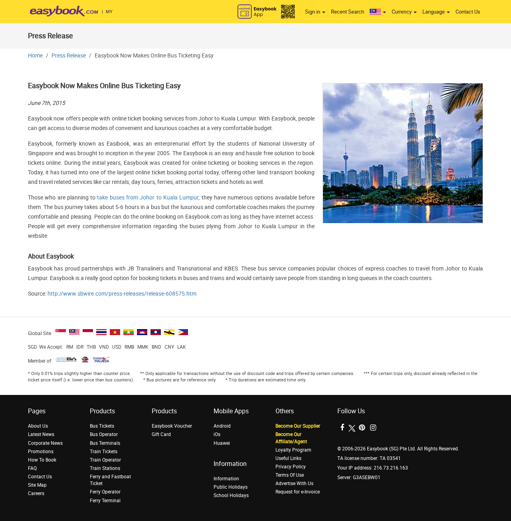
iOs (217, 434)
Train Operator (105, 460)
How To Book (42, 460)
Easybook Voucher (172, 426)
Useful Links (288, 458)
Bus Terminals (105, 443)
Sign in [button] (313, 12)
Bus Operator (104, 434)
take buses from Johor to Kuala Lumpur (147, 197)
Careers (36, 493)
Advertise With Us (294, 483)
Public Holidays (231, 487)
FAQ (32, 468)
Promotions (40, 451)
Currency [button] (402, 12)
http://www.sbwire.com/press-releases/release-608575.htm (122, 293)
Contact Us (468, 12)
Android (222, 426)
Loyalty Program (293, 450)
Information (226, 479)
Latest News (41, 434)
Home (35, 55)
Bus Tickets (102, 426)
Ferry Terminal (105, 500)
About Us (38, 426)
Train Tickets (103, 451)
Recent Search (347, 12)
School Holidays (231, 495)
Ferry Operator (105, 492)
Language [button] (434, 12)
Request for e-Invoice (297, 492)
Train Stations (105, 468)
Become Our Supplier (297, 426)
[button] (378, 12)
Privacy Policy (290, 467)
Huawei (222, 443)
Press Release (68, 55)
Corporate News (45, 443)
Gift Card (161, 434)
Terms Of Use (289, 475)
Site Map (37, 485)
